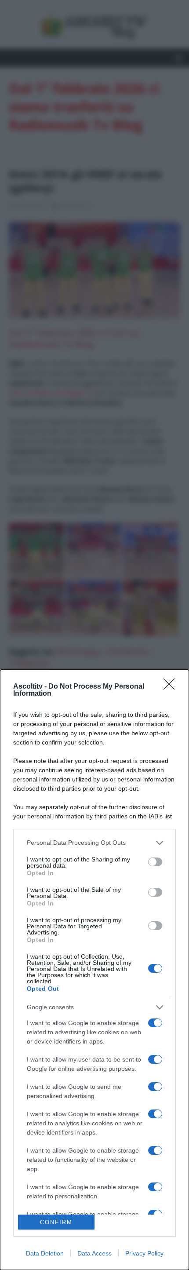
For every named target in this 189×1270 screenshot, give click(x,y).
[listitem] (94, 842)
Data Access (94, 1253)
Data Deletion (45, 1253)
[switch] (155, 862)
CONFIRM (56, 1222)
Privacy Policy (144, 1253)
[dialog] (94, 970)
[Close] (172, 687)
